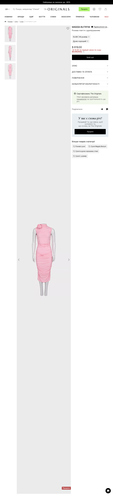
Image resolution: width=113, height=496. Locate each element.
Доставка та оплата (82, 72)
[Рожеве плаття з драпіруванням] (10, 35)
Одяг (16, 21)
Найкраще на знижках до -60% (56, 2)
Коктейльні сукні (31, 21)
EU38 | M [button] (80, 37)
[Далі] (69, 260)
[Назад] (19, 260)
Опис (74, 66)
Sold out (90, 57)
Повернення (78, 78)
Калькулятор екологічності (85, 84)
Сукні (22, 21)
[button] (99, 26)
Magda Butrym (81, 27)
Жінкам (10, 21)
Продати (84, 9)
